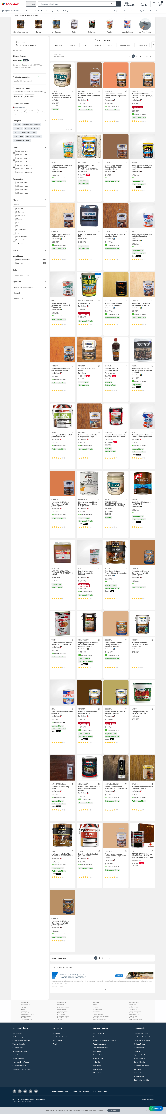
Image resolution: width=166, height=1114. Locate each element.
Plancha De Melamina (62, 1011)
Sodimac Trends (139, 1044)
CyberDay (97, 1062)
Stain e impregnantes (21, 140)
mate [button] (85, 45)
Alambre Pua (132, 1004)
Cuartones (95, 1007)
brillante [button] (59, 45)
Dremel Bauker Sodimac (63, 1016)
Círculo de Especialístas (142, 1040)
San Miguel (32, 111)
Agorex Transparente (98, 1017)
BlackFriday (97, 1069)
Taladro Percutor (25, 1004)
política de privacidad (88, 1110)
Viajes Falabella (139, 1058)
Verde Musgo (60, 1004)
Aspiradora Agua (61, 1009)
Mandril (95, 1004)
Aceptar (114, 1110)
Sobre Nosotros (98, 1033)
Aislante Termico (133, 1017)
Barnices (17, 124)
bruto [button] (72, 45)
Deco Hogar (50, 11)
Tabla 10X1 (24, 1011)
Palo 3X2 (23, 1007)
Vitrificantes (18, 136)
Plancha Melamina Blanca (27, 1014)
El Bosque (41, 111)
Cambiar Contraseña (60, 1037)
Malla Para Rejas (133, 1016)
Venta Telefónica (99, 1055)
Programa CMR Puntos (21, 1062)
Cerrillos (16, 111)
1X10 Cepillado (61, 1014)
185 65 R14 (24, 1017)
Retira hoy (19, 96)
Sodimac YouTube (140, 1073)
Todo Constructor (99, 1044)
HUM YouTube (139, 1076)
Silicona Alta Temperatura (99, 1019)
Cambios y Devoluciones (21, 1040)
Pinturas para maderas (31, 124)
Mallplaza (137, 1069)
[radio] (52, 120)
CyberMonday (98, 1058)
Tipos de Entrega (63, 11)
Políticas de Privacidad (81, 1091)
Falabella (137, 1051)
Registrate (56, 1033)
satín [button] (110, 45)
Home (16, 15)
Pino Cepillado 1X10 (26, 1019)
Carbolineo (18, 128)
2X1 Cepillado (96, 1011)
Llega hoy (17, 81)
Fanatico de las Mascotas (142, 1037)
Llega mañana (26, 81)
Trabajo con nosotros (100, 1047)
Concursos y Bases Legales (22, 1069)
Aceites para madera (33, 136)
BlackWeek (97, 1066)
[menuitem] (119, 10)
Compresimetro (133, 1006)
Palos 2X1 (23, 1006)
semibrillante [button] (125, 45)
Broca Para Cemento (98, 1009)
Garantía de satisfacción (21, 1051)
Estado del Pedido (19, 1058)
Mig (94, 1012)
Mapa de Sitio (98, 1073)
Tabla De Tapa (96, 1006)
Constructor (39, 11)
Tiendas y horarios (19, 1044)
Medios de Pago (18, 1037)
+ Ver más (19, 244)
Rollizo (59, 1006)
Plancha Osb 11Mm (26, 1012)
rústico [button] (97, 45)
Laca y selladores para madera (25, 132)
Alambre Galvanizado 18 (135, 1011)
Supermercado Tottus (141, 1066)
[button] (79, 4)
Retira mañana (29, 96)
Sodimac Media (139, 1047)
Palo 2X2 (59, 1019)
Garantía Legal (18, 1047)
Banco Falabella (139, 1062)
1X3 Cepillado (60, 1012)
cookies (100, 1110)
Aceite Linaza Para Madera (135, 1019)
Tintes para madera (32, 128)
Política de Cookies (100, 1091)
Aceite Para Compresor (63, 1007)
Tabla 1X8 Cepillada (26, 1016)
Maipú (24, 111)
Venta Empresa (98, 1037)
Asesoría (29, 11)
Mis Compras (57, 1040)
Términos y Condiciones (60, 1091)
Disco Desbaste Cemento (135, 1012)
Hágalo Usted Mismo (141, 1033)
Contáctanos (17, 1033)
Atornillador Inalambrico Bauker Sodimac (101, 1016)
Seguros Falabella (140, 1055)
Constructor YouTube (141, 1080)
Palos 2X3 (23, 1009)
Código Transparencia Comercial (104, 1040)
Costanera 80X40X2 (134, 1009)
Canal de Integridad (19, 1066)
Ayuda (55, 1044)
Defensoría (97, 1051)
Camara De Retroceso (98, 1014)
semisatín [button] (143, 45)
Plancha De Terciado (134, 1014)
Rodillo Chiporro (133, 1007)
